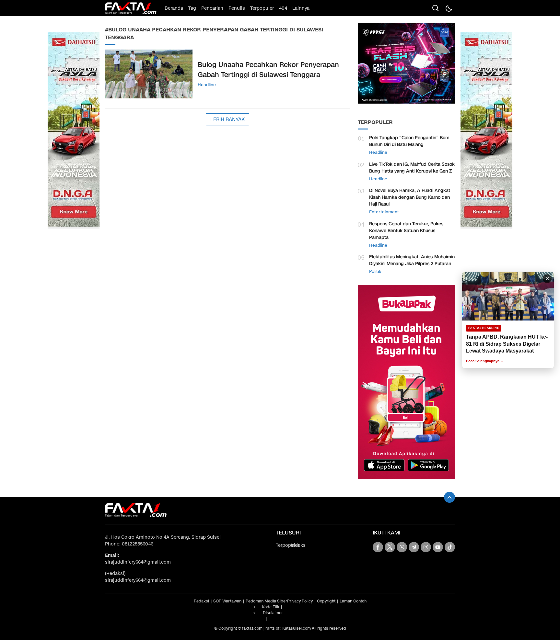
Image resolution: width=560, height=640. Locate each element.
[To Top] (449, 497)
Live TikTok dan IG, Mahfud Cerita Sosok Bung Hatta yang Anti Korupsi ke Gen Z (412, 167)
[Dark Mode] (448, 8)
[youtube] (438, 547)
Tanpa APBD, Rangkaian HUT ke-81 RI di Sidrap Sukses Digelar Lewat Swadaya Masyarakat (507, 344)
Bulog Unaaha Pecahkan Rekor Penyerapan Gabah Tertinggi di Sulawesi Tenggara (268, 70)
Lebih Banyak (227, 119)
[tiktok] (450, 547)
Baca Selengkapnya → (485, 361)
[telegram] (414, 547)
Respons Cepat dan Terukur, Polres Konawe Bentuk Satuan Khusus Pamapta (406, 231)
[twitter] (390, 547)
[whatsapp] (402, 547)
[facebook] (378, 547)
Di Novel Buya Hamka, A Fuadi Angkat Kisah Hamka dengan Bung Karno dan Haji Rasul (409, 197)
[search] (435, 8)
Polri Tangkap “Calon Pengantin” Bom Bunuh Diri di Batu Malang (409, 141)
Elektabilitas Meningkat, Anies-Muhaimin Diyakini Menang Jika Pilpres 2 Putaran (412, 260)
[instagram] (426, 547)
